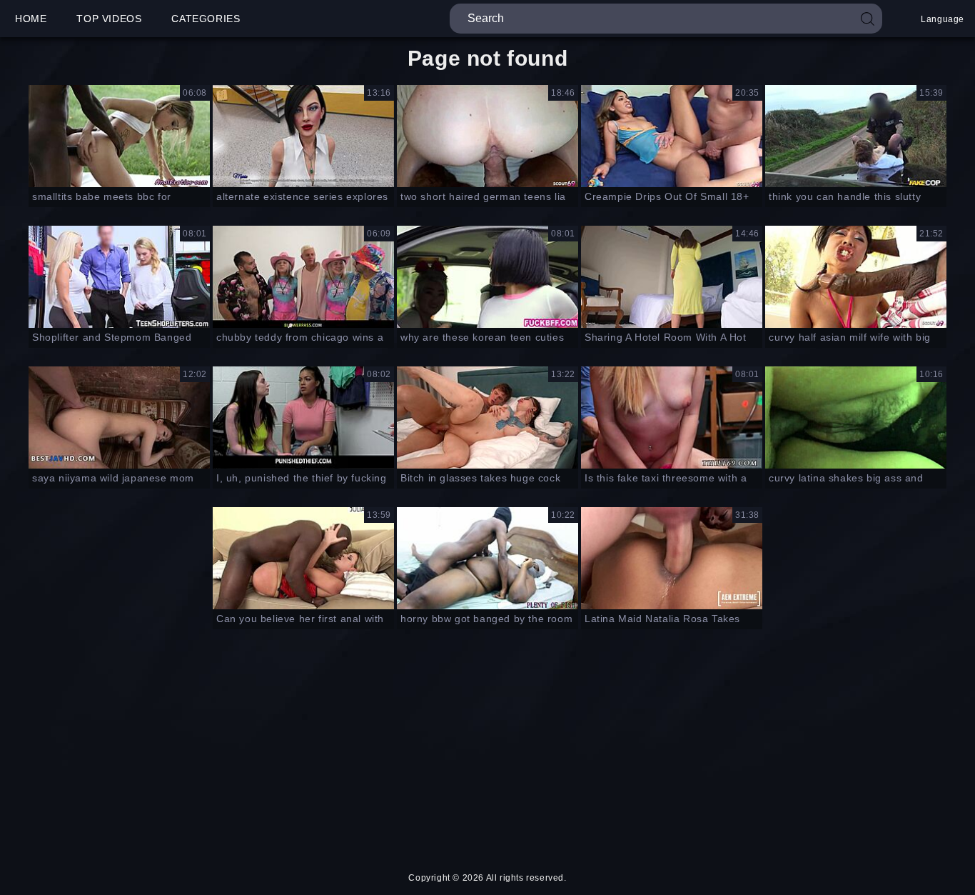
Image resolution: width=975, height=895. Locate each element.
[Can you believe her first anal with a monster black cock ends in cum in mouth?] (303, 558)
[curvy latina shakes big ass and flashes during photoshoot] (855, 417)
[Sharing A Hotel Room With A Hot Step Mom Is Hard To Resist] (671, 277)
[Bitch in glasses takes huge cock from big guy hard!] (487, 417)
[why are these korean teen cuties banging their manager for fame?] (487, 277)
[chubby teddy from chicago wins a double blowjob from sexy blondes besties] (303, 277)
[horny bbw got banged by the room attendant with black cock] (487, 558)
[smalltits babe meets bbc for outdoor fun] (119, 136)
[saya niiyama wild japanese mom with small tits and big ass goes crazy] (119, 417)
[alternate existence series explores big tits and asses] (303, 136)
